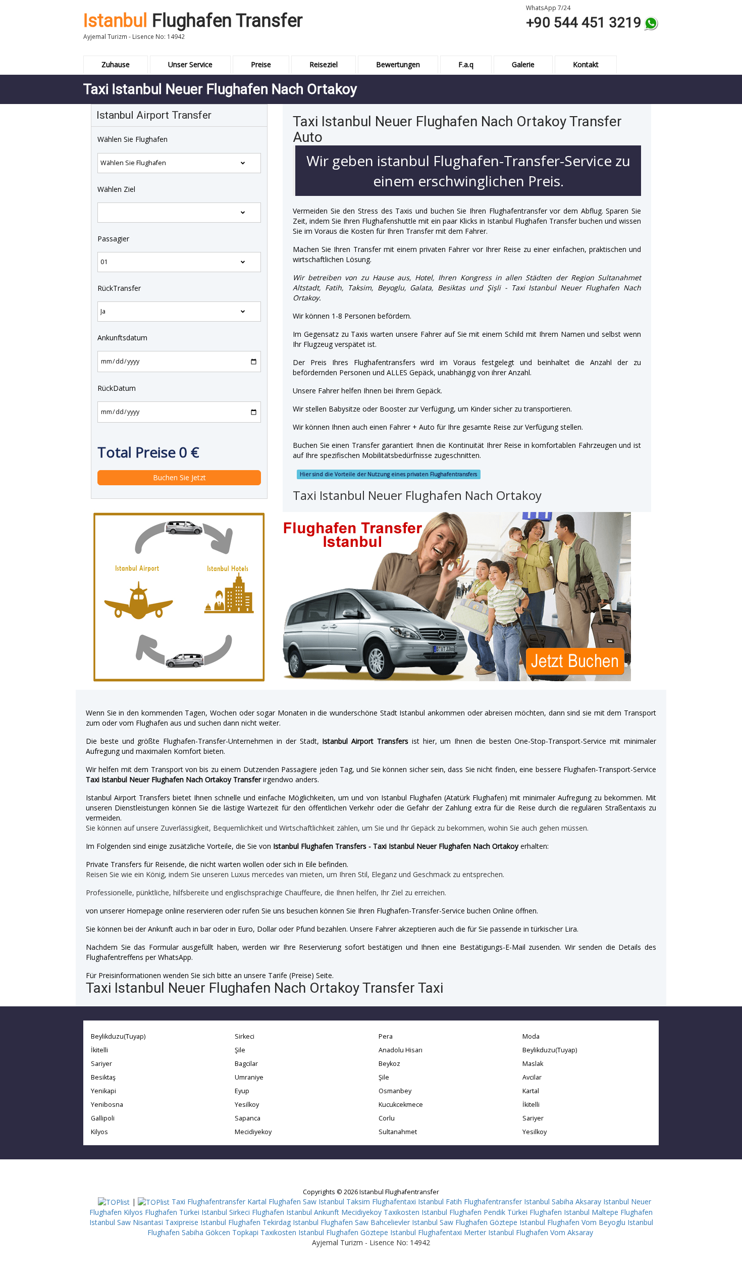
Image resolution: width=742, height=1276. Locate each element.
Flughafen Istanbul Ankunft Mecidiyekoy (317, 1212)
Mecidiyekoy (253, 1132)
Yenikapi (103, 1091)
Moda (531, 1036)
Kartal (530, 1091)
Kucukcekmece (401, 1104)
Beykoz (389, 1063)
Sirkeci (244, 1036)
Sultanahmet (398, 1132)
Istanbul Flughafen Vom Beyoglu (572, 1222)
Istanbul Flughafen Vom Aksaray (540, 1232)
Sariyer (101, 1063)
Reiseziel (323, 64)
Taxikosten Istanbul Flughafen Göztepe (324, 1232)
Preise (261, 64)
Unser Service (190, 64)
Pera (386, 1036)
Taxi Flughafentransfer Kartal (219, 1201)
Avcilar (532, 1077)
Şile (240, 1050)
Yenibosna (107, 1104)
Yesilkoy (247, 1104)
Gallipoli (103, 1118)
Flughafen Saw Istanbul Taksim (319, 1201)
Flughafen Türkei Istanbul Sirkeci (197, 1212)
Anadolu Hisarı (400, 1050)
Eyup (242, 1091)
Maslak (532, 1063)
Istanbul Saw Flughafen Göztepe (464, 1222)
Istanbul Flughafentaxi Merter (438, 1232)
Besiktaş (103, 1077)
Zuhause (115, 64)
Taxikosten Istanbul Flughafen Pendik (444, 1212)
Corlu (387, 1118)
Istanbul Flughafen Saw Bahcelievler (351, 1222)
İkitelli (99, 1050)
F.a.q (465, 64)
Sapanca (247, 1118)
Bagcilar (246, 1063)
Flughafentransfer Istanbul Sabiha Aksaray (532, 1201)
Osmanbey (395, 1091)
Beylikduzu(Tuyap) (118, 1036)
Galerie (523, 64)
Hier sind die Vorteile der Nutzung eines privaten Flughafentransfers (388, 474)
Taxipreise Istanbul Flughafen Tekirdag (228, 1222)
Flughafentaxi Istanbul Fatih (417, 1201)
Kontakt (586, 64)
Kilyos (99, 1132)
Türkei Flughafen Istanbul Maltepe (562, 1212)
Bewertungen (398, 64)
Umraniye (249, 1077)
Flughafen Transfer (193, 20)
